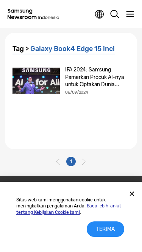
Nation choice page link (99, 14)
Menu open (129, 14)
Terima (105, 229)
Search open (114, 14)
